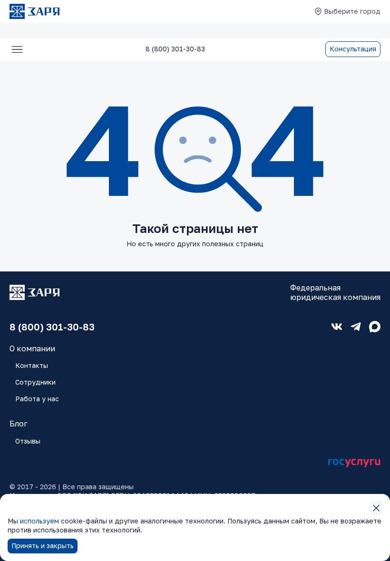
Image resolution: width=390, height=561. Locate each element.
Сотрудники (35, 382)
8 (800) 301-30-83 (52, 326)
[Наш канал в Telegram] (355, 326)
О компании (32, 348)
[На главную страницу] (34, 11)
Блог (19, 423)
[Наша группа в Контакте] (336, 326)
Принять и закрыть (42, 546)
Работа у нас (37, 399)
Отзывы (27, 441)
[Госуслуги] (354, 463)
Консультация (353, 49)
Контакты (31, 365)
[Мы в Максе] (374, 326)
